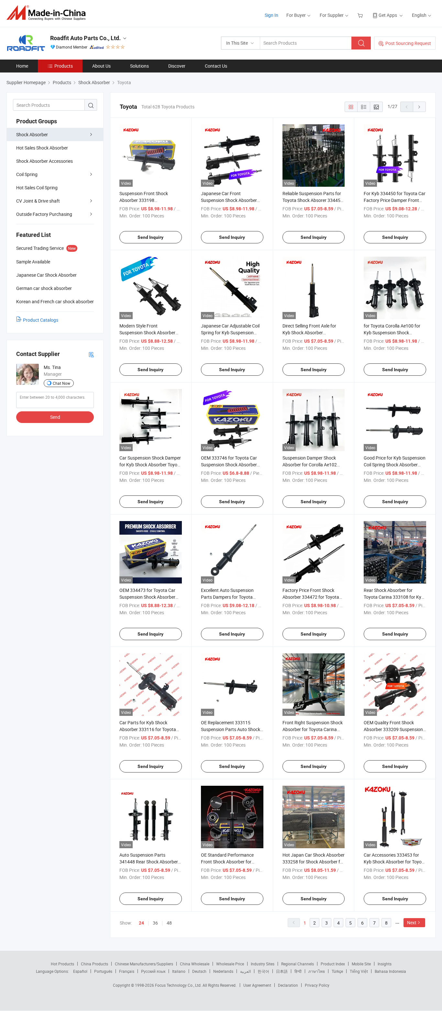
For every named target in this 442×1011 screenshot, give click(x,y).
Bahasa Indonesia (390, 971)
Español (80, 971)
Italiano (178, 971)
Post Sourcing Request (408, 43)
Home (22, 66)
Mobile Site (361, 963)
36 (155, 923)
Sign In (271, 15)
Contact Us (216, 66)
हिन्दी (298, 971)
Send (55, 417)
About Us (101, 66)
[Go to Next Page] (419, 107)
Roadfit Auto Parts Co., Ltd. (85, 38)
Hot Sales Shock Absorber (42, 148)
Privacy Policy (317, 985)
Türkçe (337, 971)
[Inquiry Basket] (361, 15)
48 (169, 923)
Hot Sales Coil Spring (37, 187)
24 (141, 923)
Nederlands (223, 971)
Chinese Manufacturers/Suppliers (144, 963)
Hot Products (62, 963)
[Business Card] (91, 354)
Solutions (139, 66)
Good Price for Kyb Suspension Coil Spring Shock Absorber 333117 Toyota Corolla (394, 464)
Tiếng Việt (359, 971)
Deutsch (199, 971)
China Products (94, 963)
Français (126, 971)
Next (411, 922)
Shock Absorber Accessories (44, 161)
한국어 (263, 971)
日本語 (282, 971)
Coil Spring (27, 174)
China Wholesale (194, 963)
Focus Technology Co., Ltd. (179, 985)
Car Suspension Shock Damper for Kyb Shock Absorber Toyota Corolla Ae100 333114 (150, 464)
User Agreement (257, 985)
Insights (385, 963)
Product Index (333, 963)
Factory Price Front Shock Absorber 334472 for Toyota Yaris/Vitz (310, 597)
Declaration (288, 985)
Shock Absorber (32, 134)
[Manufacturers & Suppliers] (48, 12)
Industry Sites (262, 963)
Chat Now (61, 383)
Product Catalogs (40, 320)
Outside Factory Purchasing (44, 214)
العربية (245, 971)
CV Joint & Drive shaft (38, 201)
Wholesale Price (230, 963)
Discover (176, 66)
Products (63, 66)
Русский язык (153, 971)
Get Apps (388, 15)
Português (103, 971)
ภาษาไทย (316, 971)
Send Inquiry (150, 237)
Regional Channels (297, 963)
